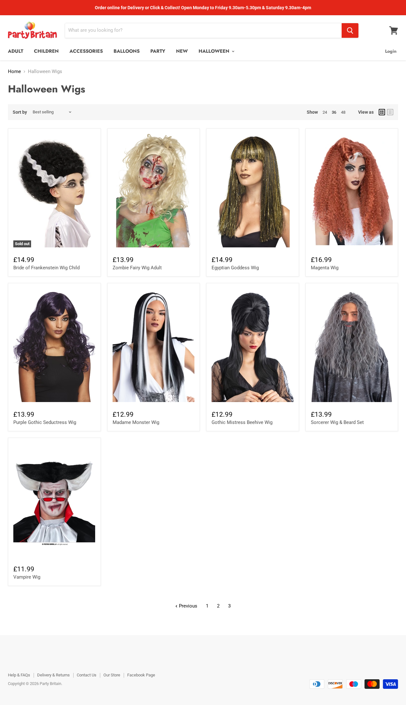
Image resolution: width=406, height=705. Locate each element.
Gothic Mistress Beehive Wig (242, 422)
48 (343, 112)
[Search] (350, 30)
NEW (182, 51)
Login (390, 51)
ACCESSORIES (86, 51)
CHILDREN (46, 51)
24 (325, 112)
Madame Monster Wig (136, 422)
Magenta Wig (324, 268)
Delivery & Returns (53, 675)
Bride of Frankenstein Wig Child (46, 268)
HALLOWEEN (215, 51)
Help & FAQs (19, 675)
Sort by (20, 112)
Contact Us (86, 675)
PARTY (157, 51)
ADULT (15, 51)
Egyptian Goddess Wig (235, 268)
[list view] (390, 112)
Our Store (111, 675)
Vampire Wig (26, 577)
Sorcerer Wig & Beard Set (337, 422)
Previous (187, 606)
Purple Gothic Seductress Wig (44, 422)
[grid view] (382, 112)
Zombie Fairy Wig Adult (137, 268)
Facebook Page (141, 675)
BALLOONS (127, 51)
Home (14, 71)
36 (334, 112)
